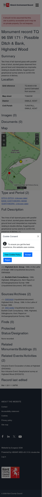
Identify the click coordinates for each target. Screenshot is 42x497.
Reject (7, 260)
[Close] (38, 236)
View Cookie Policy (12, 254)
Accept (28, 254)
